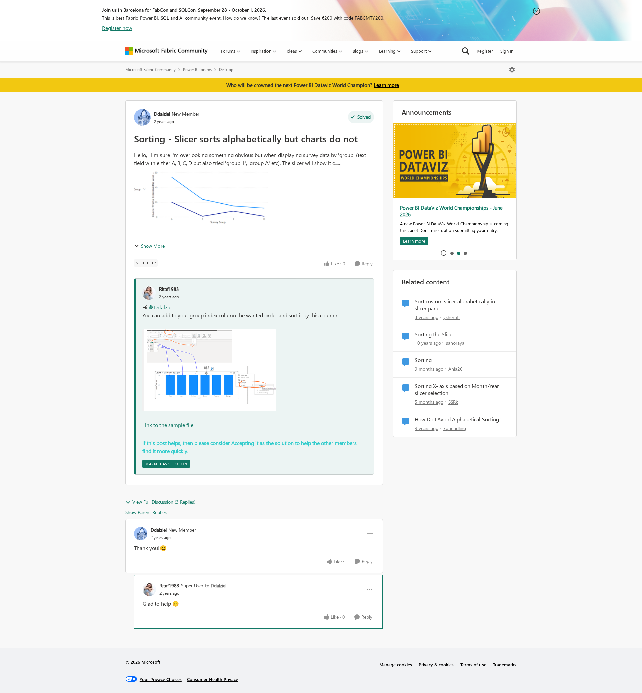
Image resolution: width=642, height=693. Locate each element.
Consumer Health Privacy (212, 679)
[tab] (451, 253)
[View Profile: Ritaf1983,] (149, 293)
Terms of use (473, 664)
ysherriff (451, 317)
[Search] (466, 51)
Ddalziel (162, 114)
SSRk (453, 402)
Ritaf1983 (169, 289)
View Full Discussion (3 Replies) (163, 502)
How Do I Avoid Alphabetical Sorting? (458, 419)
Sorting (423, 360)
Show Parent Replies (146, 512)
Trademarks (504, 664)
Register (485, 51)
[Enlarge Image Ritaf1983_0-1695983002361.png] (209, 370)
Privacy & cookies (436, 664)
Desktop (226, 69)
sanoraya (455, 343)
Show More (153, 246)
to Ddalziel (215, 585)
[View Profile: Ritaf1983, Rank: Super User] (149, 589)
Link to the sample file (167, 424)
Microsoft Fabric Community (150, 69)
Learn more (386, 85)
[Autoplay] (443, 253)
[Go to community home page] (166, 51)
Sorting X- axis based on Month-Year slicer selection (457, 389)
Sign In (506, 51)
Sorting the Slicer (434, 334)
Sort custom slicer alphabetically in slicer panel (455, 305)
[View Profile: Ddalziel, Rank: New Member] (142, 117)
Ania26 (455, 369)
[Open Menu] (512, 69)
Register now (117, 27)
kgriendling (454, 428)
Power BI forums (197, 69)
